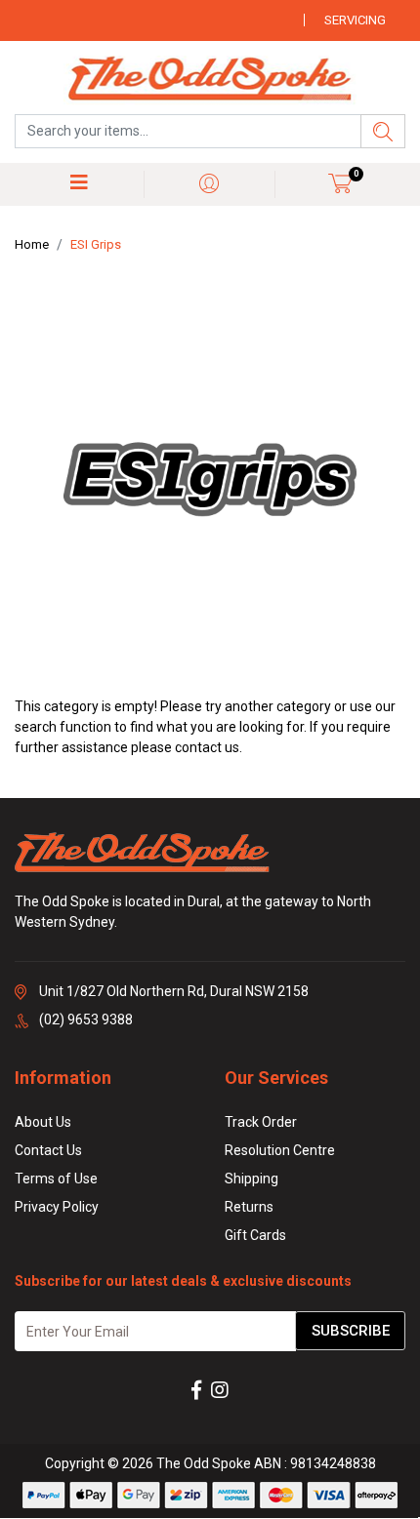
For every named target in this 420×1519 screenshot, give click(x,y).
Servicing (355, 20)
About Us (43, 1122)
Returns (249, 1207)
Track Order (261, 1122)
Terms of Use (56, 1178)
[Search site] (382, 131)
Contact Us (48, 1150)
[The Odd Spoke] (210, 80)
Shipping (251, 1178)
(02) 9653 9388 (86, 1019)
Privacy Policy (57, 1207)
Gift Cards (255, 1235)
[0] (340, 183)
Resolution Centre (280, 1150)
